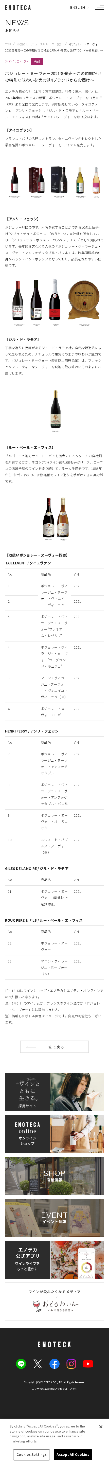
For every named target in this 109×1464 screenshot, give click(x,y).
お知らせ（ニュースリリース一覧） (40, 44)
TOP (8, 44)
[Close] (100, 1426)
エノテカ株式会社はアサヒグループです (54, 1388)
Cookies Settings (31, 1454)
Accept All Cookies (73, 1454)
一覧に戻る (54, 1047)
